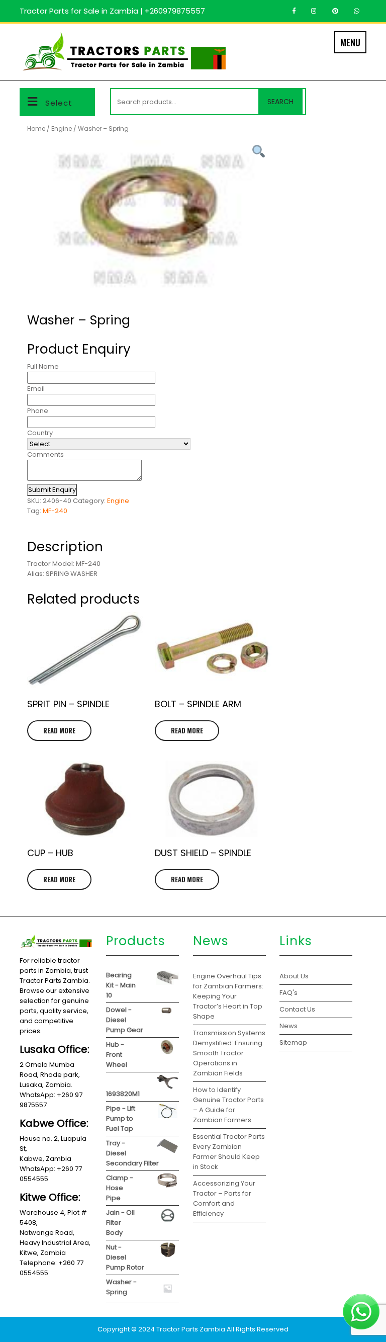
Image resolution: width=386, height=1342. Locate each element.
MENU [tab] (350, 42)
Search (280, 102)
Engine (61, 128)
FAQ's (288, 992)
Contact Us (297, 1009)
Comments (45, 454)
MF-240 (55, 511)
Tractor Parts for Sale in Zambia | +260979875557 (112, 11)
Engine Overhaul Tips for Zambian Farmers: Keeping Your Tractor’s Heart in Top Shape (228, 996)
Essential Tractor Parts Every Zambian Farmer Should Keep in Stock (229, 1151)
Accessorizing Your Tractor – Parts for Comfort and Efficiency (224, 1198)
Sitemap (293, 1042)
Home (36, 128)
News (288, 1026)
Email (36, 388)
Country (40, 433)
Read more (59, 730)
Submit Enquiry (52, 489)
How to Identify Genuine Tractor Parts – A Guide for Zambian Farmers (228, 1105)
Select (58, 103)
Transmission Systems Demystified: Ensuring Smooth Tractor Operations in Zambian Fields (229, 1053)
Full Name (43, 366)
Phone (37, 410)
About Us (294, 976)
